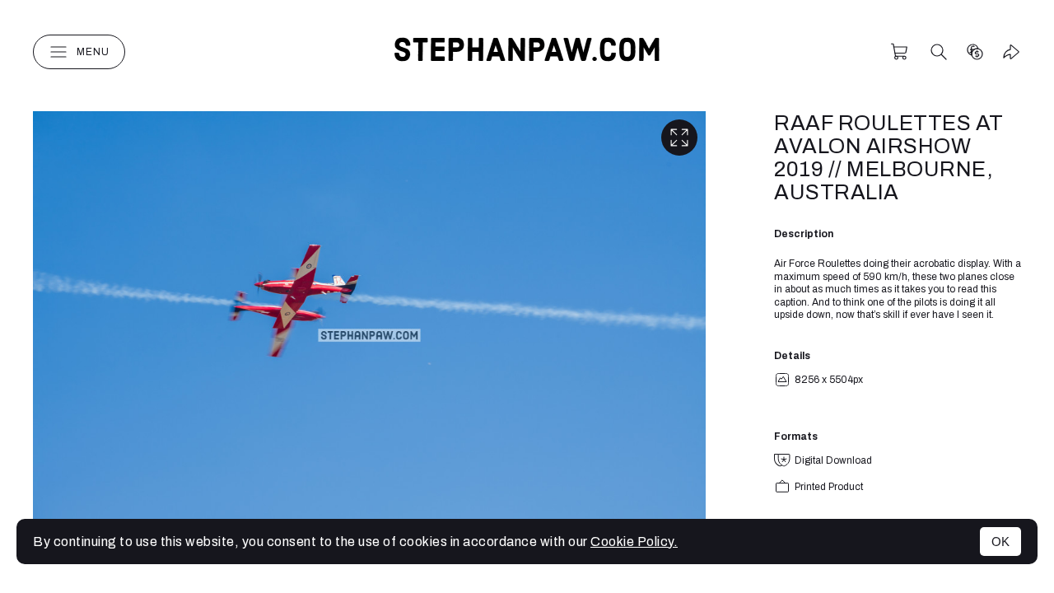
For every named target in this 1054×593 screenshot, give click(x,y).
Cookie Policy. (634, 542)
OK (1000, 542)
